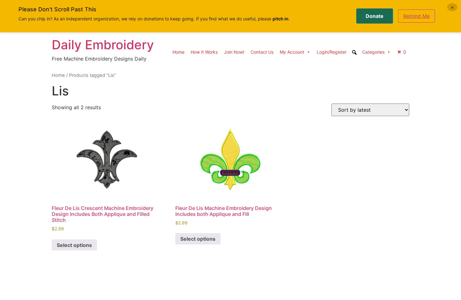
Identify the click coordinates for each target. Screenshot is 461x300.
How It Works (204, 52)
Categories (373, 52)
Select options (74, 245)
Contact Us (262, 52)
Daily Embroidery (103, 44)
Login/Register (332, 52)
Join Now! (234, 52)
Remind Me (416, 16)
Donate (375, 16)
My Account (292, 52)
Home (178, 52)
